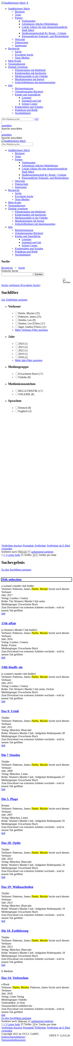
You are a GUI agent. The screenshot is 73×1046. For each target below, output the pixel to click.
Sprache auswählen (11, 128)
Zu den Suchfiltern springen (16, 569)
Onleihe (22, 377)
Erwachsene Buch (28, 373)
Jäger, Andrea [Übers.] (30, 326)
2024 (21, 343)
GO (36, 119)
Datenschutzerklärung (13, 1036)
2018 (21, 357)
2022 (21, 350)
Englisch (23, 411)
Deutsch (22, 407)
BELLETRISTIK (28, 390)
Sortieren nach (9, 551)
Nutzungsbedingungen (13, 1039)
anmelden (6, 125)
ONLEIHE (24, 394)
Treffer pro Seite (47, 555)
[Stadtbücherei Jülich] (13, 2)
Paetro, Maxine (26, 313)
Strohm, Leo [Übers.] (29, 323)
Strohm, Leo (25, 320)
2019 (21, 353)
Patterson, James (27, 316)
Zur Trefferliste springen (14, 299)
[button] (67, 281)
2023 (21, 347)
